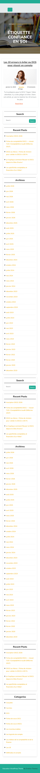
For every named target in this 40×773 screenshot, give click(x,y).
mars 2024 (10, 281)
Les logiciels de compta (14, 734)
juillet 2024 (10, 270)
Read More (19, 104)
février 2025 (10, 255)
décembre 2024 (11, 260)
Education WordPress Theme (20, 769)
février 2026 (10, 212)
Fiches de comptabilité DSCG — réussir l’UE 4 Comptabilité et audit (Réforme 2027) (20, 144)
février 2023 (10, 344)
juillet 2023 (10, 318)
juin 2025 (9, 239)
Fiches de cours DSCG (14, 724)
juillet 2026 (10, 186)
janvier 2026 (10, 218)
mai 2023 (9, 328)
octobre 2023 (11, 302)
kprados (21, 87)
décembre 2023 (11, 291)
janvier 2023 (10, 349)
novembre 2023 (11, 297)
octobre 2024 (11, 265)
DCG (7, 713)
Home (12, 24)
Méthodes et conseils (13, 753)
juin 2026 (9, 191)
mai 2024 (9, 276)
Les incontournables (13, 729)
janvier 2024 (10, 286)
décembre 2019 (11, 370)
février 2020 (10, 360)
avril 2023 (9, 333)
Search (32, 121)
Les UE (8, 747)
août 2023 (10, 312)
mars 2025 (10, 249)
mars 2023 (10, 339)
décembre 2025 (11, 223)
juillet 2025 (10, 233)
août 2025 (10, 228)
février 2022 (10, 355)
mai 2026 (9, 197)
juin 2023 (9, 323)
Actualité (9, 703)
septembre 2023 (12, 307)
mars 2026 (10, 207)
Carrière (9, 708)
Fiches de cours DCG (13, 719)
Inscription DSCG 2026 (14, 136)
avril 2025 (9, 244)
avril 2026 (9, 202)
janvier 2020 (10, 365)
